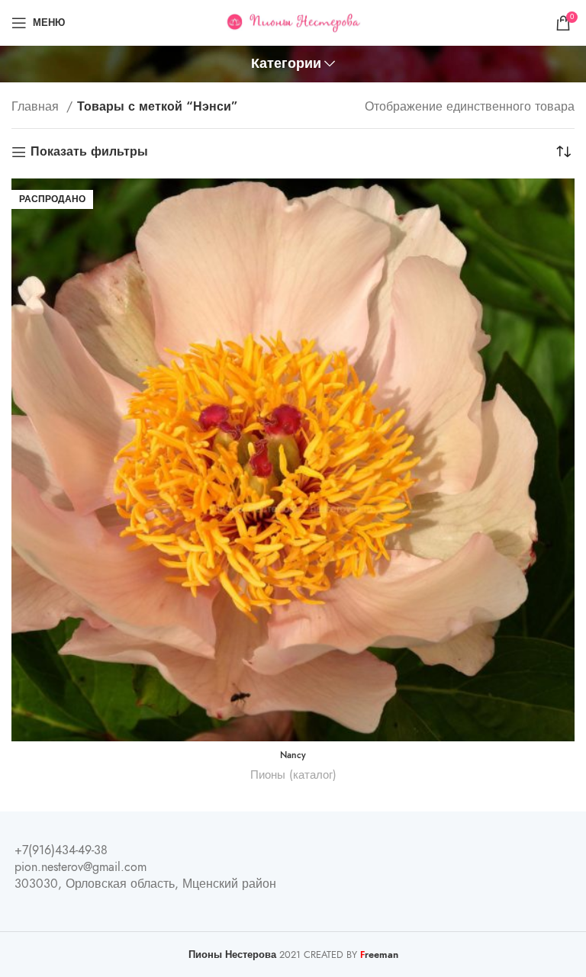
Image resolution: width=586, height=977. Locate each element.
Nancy (293, 755)
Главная (37, 106)
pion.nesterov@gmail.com (80, 867)
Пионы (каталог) (293, 774)
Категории (286, 64)
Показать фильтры (89, 152)
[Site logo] (293, 22)
